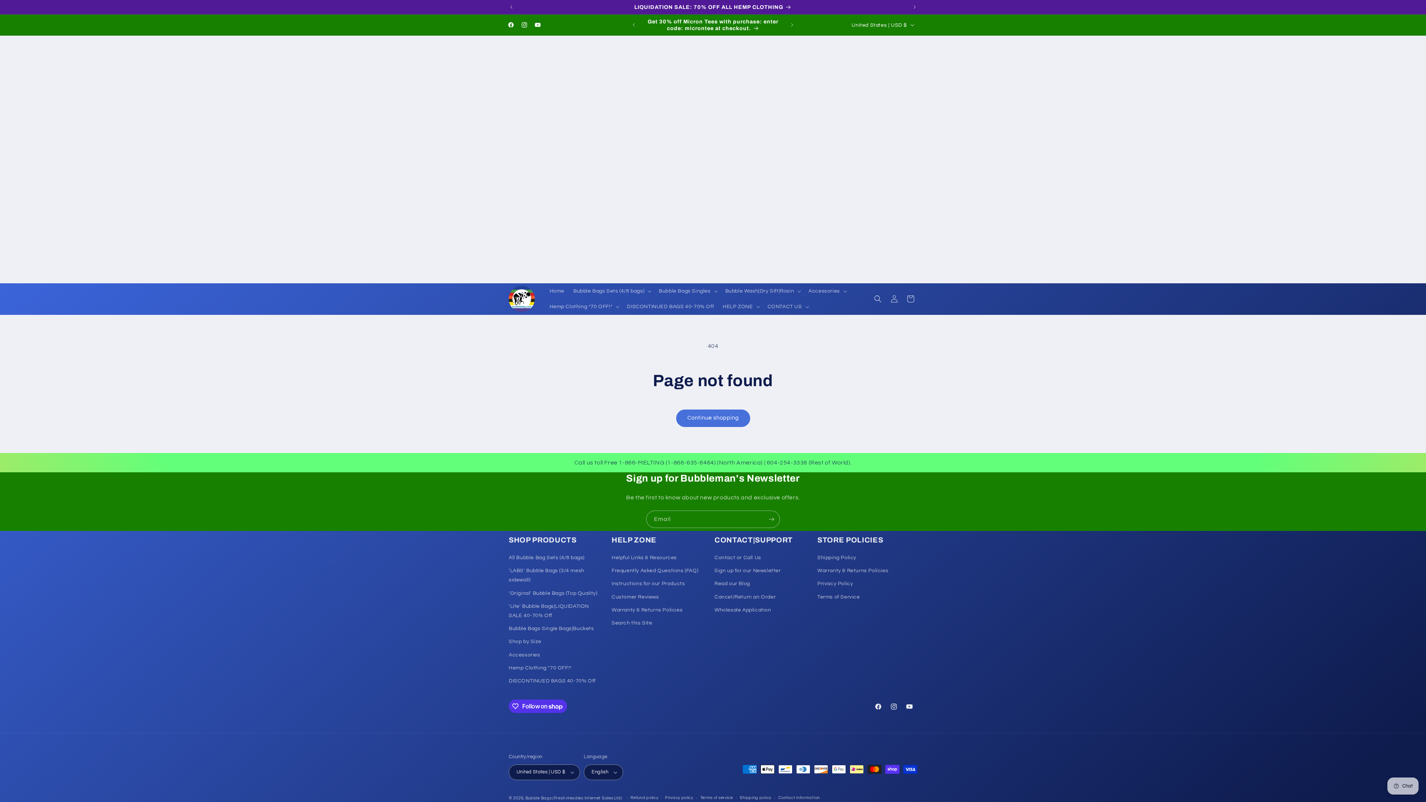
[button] (611, 291)
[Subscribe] (771, 519)
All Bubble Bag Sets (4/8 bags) (547, 557)
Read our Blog (732, 583)
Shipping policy (755, 798)
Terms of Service (838, 597)
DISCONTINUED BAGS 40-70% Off (552, 681)
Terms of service (716, 798)
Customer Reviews (635, 597)
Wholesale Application (742, 610)
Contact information (799, 798)
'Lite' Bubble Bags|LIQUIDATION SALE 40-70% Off (549, 611)
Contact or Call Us (737, 557)
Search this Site (632, 623)
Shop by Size (525, 641)
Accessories (524, 655)
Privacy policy (679, 798)
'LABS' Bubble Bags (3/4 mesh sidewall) (547, 575)
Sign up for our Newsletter (747, 570)
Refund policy (644, 798)
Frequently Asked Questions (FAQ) (655, 570)
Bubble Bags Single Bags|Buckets (551, 628)
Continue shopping (713, 418)
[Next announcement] (914, 7)
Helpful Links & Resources (644, 557)
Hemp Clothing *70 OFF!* (540, 668)
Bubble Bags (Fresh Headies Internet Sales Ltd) (573, 798)
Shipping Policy (836, 557)
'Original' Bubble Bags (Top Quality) (553, 593)
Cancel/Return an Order (745, 597)
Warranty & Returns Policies (647, 610)
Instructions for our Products (648, 583)
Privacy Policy (835, 583)
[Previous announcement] (511, 7)
